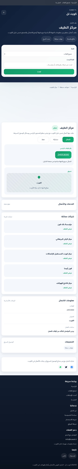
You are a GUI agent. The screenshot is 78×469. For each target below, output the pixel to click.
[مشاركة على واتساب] (60, 367)
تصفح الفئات (66, 2)
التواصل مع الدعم (71, 435)
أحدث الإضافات (71, 395)
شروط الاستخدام (71, 419)
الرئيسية (74, 2)
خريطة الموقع (72, 424)
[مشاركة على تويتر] (66, 367)
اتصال (68, 139)
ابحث (39, 71)
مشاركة (55, 139)
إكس (64, 456)
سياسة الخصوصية (71, 415)
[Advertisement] (39, 105)
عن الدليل (73, 410)
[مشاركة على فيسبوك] (72, 367)
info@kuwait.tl (71, 439)
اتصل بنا (58, 2)
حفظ (43, 139)
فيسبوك (72, 456)
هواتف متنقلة (64, 87)
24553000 (63, 154)
